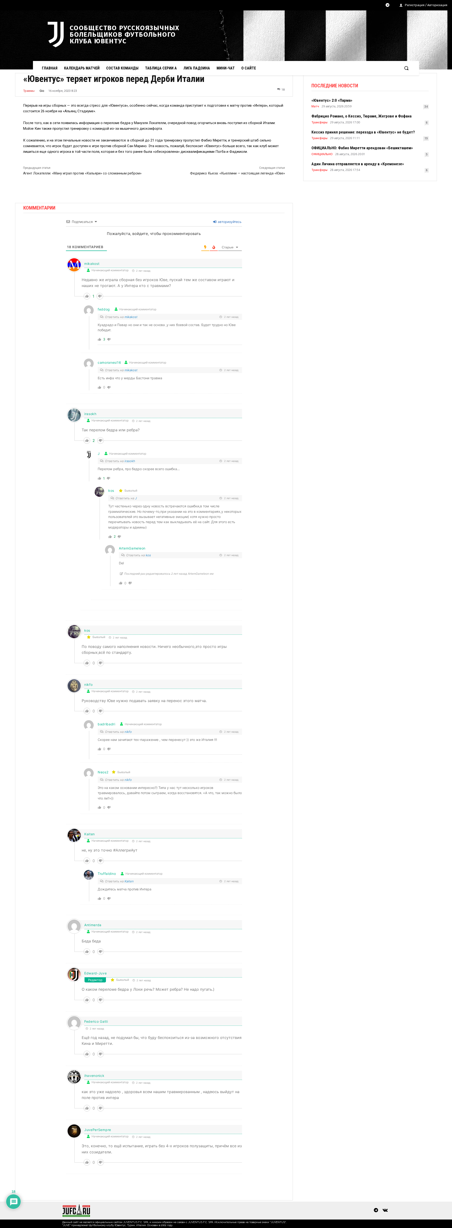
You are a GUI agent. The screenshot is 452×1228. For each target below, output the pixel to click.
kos (111, 491)
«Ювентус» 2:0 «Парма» (331, 100)
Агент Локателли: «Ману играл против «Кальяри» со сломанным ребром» (82, 173)
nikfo (128, 732)
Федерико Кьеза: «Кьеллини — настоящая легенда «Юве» (237, 173)
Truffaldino (107, 874)
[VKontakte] (385, 1210)
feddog (104, 309)
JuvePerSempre (97, 1130)
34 (426, 107)
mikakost (92, 264)
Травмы (29, 90)
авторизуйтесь (229, 222)
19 (426, 138)
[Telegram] (387, 5)
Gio (42, 90)
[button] (406, 68)
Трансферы (319, 122)
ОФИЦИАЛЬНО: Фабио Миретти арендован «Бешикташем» (362, 147)
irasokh (130, 461)
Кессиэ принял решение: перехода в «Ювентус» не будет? (363, 132)
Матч (315, 106)
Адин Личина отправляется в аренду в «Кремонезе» (357, 164)
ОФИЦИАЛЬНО (322, 154)
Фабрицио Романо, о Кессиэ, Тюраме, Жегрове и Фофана (361, 116)
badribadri (106, 724)
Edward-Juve (95, 973)
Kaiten (89, 834)
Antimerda (92, 925)
